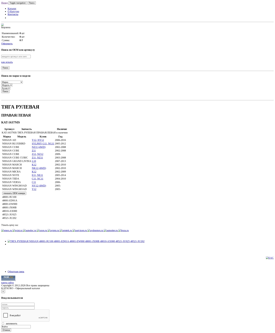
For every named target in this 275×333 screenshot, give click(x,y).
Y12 (34, 189)
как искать (7, 62)
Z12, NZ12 (37, 154)
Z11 (34, 150)
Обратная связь (16, 271)
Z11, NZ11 (37, 157)
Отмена (6, 330)
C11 (34, 182)
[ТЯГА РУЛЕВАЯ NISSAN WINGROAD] (76, 241)
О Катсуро (13, 11)
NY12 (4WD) (39, 185)
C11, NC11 (37, 178)
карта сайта (7, 282)
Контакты (13, 14)
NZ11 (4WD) (39, 147)
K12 (34, 164)
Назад (4, 2)
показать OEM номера (14, 193)
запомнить (10, 323)
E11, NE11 (37, 175)
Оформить (7, 43)
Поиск (32, 3)
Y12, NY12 (38, 140)
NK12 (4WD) (39, 168)
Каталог (12, 8)
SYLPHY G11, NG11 (43, 143)
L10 (34, 161)
